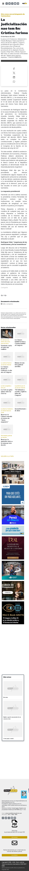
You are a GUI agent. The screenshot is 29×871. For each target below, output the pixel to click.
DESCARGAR (15, 837)
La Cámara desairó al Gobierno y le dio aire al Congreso (6, 369)
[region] (14, 636)
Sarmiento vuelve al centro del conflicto (6, 347)
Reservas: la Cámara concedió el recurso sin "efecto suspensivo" (6, 418)
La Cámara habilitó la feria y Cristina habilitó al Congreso (20, 342)
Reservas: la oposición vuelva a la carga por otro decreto (7, 442)
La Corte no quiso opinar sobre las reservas (6, 391)
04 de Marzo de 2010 (8, 36)
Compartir (4, 288)
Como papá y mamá (8, 738)
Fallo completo (7, 304)
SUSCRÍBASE (14, 855)
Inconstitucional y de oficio (20, 410)
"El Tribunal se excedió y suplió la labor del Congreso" (20, 392)
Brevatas (5, 697)
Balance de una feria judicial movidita (19, 365)
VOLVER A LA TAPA (7, 456)
